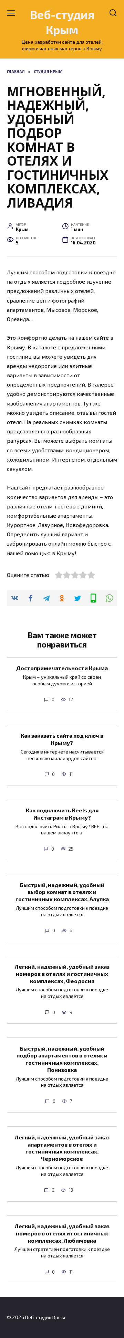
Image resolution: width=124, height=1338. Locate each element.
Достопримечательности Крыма (62, 668)
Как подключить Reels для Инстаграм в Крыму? (62, 814)
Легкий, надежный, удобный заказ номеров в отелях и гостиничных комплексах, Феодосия (62, 973)
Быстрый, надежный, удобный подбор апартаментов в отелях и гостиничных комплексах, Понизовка (62, 1059)
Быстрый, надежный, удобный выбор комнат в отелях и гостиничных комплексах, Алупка (62, 891)
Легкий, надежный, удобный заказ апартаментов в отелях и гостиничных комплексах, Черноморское (62, 1147)
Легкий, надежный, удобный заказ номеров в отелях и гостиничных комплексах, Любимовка (62, 1233)
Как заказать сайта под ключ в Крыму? (62, 739)
